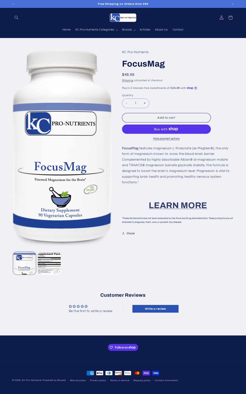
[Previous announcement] (13, 4)
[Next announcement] (233, 4)
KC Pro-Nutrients (32, 380)
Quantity (127, 95)
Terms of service (120, 380)
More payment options (166, 138)
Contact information (166, 380)
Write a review (155, 309)
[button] (16, 17)
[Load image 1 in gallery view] (24, 263)
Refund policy (78, 380)
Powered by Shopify (54, 380)
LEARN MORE (178, 205)
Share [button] (131, 233)
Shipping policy (142, 380)
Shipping (127, 80)
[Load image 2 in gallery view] (49, 263)
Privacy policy (98, 380)
